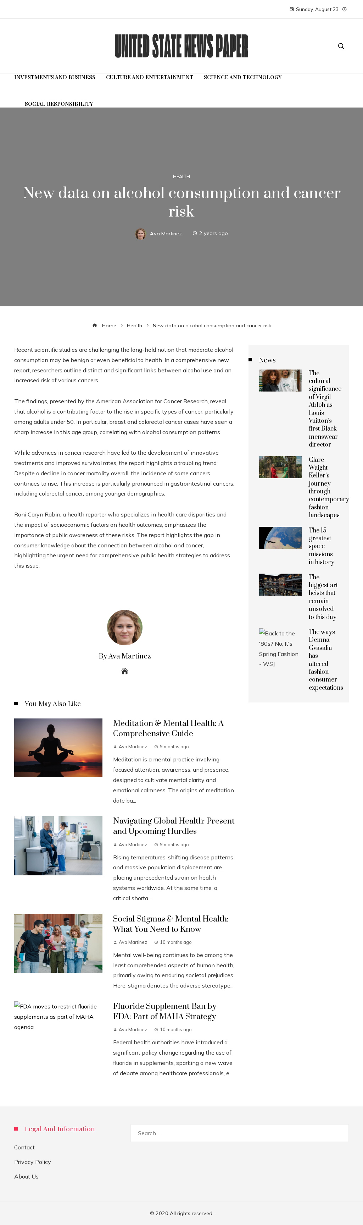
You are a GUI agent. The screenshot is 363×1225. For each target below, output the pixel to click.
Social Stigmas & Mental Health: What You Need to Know (171, 924)
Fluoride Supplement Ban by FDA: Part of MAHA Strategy (164, 1011)
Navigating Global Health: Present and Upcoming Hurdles (174, 826)
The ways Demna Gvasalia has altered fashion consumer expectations (326, 660)
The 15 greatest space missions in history (321, 547)
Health (181, 176)
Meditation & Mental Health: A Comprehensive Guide (168, 728)
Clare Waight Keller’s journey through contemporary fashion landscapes (329, 488)
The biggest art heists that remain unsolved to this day (323, 597)
